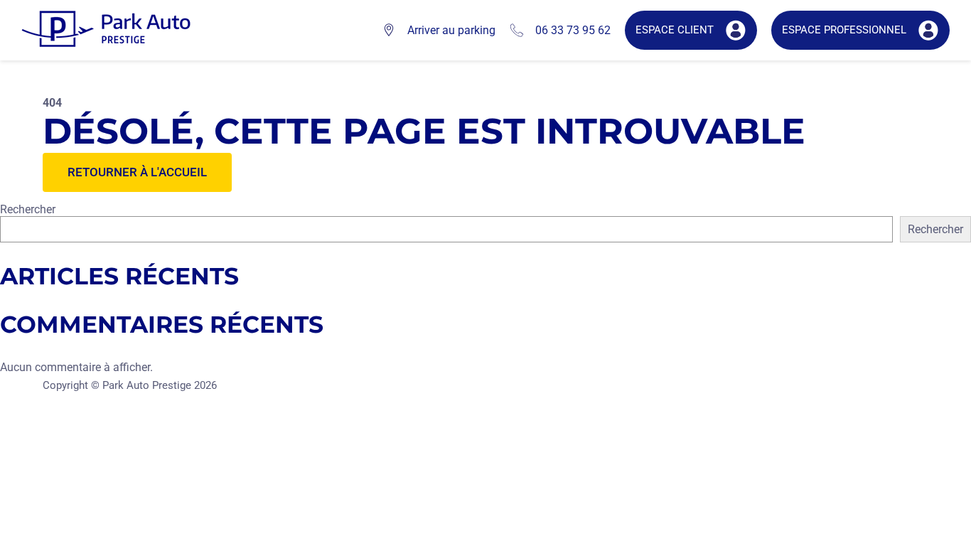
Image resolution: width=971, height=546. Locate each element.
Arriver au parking (451, 30)
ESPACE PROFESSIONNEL (844, 29)
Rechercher (27, 209)
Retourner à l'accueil (137, 172)
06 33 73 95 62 (573, 30)
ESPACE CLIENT (674, 29)
